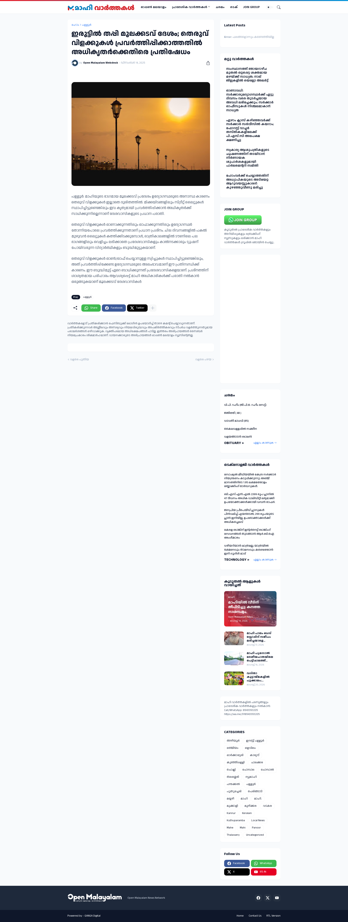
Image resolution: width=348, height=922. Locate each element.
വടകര (267, 806)
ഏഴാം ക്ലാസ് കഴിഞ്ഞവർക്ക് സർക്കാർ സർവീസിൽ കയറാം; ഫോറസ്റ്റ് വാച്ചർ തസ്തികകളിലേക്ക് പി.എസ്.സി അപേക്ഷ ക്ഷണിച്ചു (250, 130)
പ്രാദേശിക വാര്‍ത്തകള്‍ (189, 7)
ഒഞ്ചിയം (232, 748)
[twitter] (267, 897)
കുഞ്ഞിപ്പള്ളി (236, 762)
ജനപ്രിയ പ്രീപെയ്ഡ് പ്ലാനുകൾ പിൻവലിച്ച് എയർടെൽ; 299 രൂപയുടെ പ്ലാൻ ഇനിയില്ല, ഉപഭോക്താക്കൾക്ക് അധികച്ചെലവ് (249, 516)
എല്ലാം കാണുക (263, 443)
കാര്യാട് (254, 755)
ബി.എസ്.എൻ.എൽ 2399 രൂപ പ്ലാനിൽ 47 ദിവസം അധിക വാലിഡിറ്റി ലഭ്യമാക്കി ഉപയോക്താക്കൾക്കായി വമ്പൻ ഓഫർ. (249, 498)
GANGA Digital (92, 916)
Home (240, 916)
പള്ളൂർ (86, 25)
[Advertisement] (250, 319)
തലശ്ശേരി (233, 777)
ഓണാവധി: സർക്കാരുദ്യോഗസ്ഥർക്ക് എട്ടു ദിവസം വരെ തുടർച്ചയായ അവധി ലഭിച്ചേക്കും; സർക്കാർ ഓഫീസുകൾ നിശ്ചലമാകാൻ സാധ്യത (249, 100)
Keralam (247, 813)
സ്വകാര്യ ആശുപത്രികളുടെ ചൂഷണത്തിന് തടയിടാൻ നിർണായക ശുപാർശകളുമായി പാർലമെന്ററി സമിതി (247, 158)
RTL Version (273, 916)
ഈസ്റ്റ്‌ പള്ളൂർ (255, 741)
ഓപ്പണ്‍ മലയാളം (153, 7)
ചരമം (220, 7)
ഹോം (75, 25)
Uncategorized (255, 835)
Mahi (242, 828)
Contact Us (255, 916)
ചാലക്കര (257, 762)
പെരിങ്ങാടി (255, 791)
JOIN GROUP (251, 7)
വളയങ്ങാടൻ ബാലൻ (238, 437)
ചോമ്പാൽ (267, 770)
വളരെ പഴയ (203, 360)
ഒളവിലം (250, 748)
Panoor (256, 828)
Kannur (231, 813)
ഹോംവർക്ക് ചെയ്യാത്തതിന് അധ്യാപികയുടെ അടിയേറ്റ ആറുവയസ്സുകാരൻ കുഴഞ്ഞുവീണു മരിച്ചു (247, 181)
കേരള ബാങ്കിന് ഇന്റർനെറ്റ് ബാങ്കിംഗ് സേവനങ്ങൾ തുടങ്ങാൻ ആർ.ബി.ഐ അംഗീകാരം (249, 534)
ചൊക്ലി (231, 770)
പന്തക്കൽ (233, 784)
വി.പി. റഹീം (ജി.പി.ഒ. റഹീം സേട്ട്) (245, 405)
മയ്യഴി (230, 799)
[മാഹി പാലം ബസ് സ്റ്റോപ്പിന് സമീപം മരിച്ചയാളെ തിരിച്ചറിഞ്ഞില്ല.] (234, 638)
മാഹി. (258, 799)
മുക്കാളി (232, 806)
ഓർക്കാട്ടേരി (235, 755)
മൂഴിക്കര (250, 806)
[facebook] (258, 897)
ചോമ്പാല (248, 770)
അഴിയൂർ (233, 741)
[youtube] (277, 897)
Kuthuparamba (236, 820)
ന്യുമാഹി (251, 777)
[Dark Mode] (269, 7)
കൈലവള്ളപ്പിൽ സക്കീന (240, 429)
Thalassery (233, 835)
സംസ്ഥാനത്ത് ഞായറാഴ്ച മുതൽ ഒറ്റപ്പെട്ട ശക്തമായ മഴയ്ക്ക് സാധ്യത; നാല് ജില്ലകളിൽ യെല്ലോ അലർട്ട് (247, 75)
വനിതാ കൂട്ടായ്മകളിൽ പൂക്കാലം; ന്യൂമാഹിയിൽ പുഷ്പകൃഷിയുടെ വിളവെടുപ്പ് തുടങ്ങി (261, 677)
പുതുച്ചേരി (234, 791)
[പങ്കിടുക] (206, 63)
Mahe (230, 828)
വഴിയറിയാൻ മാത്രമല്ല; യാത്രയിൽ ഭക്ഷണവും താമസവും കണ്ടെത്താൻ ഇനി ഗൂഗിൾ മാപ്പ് (248, 550)
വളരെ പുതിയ (79, 360)
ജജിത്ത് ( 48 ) (232, 413)
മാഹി (244, 799)
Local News (258, 820)
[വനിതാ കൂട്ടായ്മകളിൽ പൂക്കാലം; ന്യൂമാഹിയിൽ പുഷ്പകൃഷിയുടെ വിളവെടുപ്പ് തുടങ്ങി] (234, 678)
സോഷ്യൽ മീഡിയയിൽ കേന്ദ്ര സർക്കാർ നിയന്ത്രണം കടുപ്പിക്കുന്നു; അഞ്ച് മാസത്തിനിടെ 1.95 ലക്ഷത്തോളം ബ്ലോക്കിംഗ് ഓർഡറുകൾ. (250, 480)
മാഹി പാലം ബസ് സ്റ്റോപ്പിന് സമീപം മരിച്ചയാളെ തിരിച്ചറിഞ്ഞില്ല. (259, 637)
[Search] (277, 7)
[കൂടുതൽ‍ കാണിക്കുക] (152, 308)
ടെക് (234, 7)
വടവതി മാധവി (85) (236, 421)
